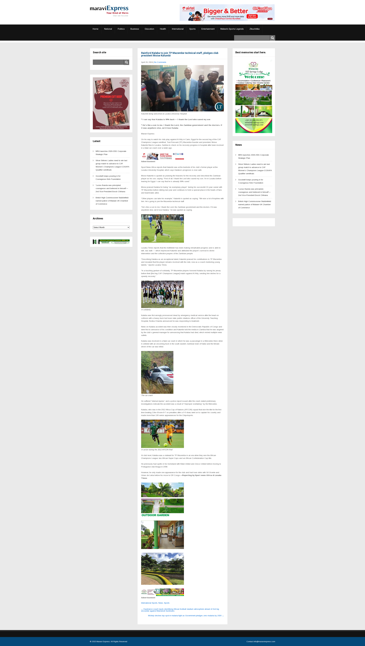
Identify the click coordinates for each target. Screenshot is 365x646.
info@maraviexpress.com (264, 641)
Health (163, 29)
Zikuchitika (254, 29)
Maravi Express (103, 641)
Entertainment (208, 29)
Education (149, 29)
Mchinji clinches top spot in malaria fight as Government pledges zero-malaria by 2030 (186, 616)
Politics (121, 29)
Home (95, 29)
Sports (192, 29)
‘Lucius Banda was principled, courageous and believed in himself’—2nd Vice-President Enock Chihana (112, 188)
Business (134, 29)
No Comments (160, 62)
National (108, 29)
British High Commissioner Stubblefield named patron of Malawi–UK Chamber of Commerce (112, 201)
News (160, 603)
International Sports (149, 603)
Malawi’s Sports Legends (232, 29)
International (177, 29)
